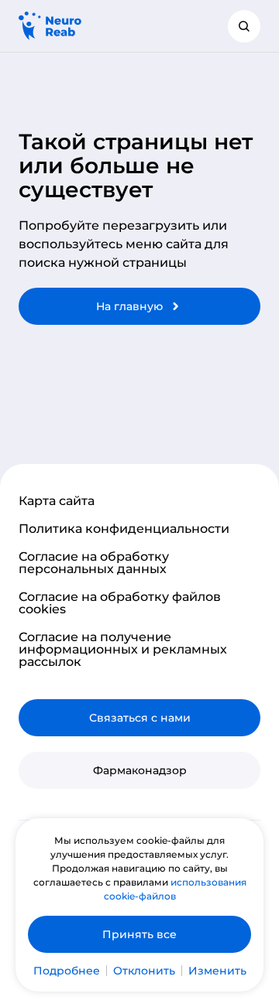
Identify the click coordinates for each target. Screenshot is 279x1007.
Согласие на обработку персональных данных (94, 563)
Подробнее (66, 970)
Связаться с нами (140, 718)
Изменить (217, 970)
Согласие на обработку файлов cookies (120, 603)
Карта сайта (57, 501)
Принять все (139, 934)
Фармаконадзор (140, 770)
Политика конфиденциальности (124, 529)
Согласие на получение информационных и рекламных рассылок (123, 649)
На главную (129, 306)
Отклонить (144, 970)
